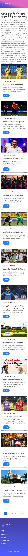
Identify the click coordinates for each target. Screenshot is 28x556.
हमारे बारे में (4, 535)
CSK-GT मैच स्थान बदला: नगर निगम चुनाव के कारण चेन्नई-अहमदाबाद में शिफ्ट (13, 306)
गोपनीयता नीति (5, 541)
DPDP (3, 547)
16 (22, 513)
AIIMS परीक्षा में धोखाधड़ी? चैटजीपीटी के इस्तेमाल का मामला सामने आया (14, 269)
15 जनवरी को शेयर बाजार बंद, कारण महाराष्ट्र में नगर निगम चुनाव (12, 490)
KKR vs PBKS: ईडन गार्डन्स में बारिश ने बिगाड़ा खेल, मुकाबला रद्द (14, 416)
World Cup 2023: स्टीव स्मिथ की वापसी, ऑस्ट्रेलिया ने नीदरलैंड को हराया (13, 85)
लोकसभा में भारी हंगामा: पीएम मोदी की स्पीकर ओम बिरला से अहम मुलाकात (12, 380)
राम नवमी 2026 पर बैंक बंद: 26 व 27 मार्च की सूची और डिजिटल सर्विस (14, 453)
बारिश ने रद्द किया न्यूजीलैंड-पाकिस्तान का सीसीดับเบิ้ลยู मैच (13, 232)
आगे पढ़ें (6, 95)
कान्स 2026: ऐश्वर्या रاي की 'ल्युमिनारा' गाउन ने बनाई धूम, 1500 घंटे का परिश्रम (13, 195)
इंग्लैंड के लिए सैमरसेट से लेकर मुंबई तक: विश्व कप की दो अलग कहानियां (13, 122)
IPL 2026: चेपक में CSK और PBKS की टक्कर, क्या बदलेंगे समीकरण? (14, 343)
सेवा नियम (3, 538)
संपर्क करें (3, 544)
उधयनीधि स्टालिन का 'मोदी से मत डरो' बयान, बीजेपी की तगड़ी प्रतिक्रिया (13, 158)
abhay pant (6, 81)
